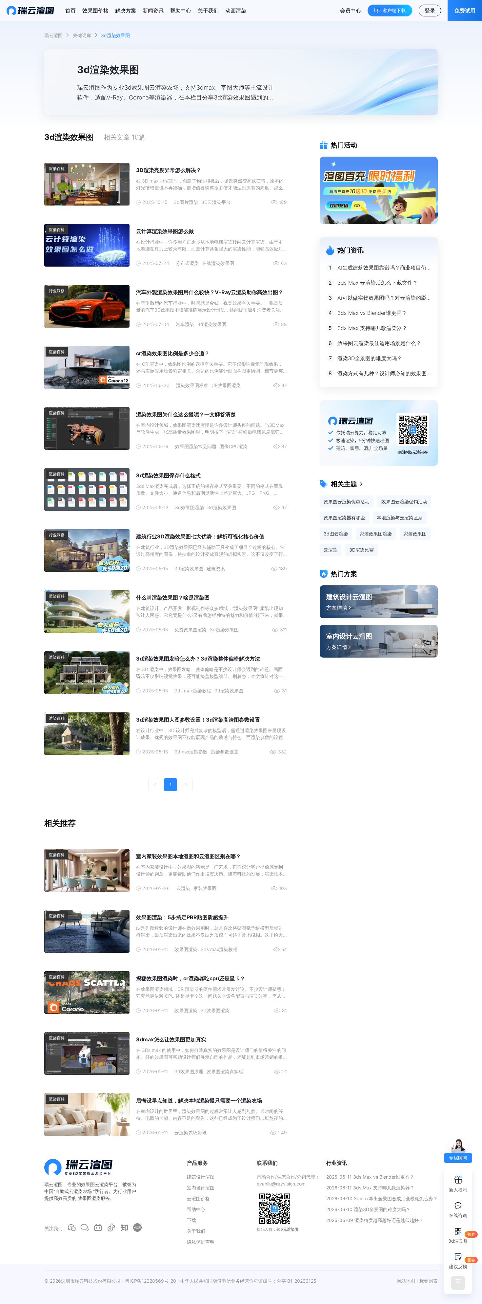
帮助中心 (180, 10)
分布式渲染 (187, 263)
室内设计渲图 (200, 1187)
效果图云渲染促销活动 (404, 501)
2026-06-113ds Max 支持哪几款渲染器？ (370, 1187)
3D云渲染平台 (216, 202)
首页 (70, 10)
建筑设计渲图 (200, 1177)
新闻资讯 (153, 10)
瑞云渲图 (53, 35)
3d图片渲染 (186, 202)
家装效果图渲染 (376, 533)
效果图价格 (95, 10)
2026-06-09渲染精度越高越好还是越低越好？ (374, 1220)
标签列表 (428, 1281)
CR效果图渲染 (226, 385)
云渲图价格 (198, 1198)
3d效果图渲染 (189, 507)
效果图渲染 (185, 949)
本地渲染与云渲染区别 (400, 517)
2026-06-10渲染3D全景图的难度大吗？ (368, 1209)
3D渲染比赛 (361, 550)
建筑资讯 (216, 568)
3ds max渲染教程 (192, 690)
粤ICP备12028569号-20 (150, 1281)
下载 (191, 1220)
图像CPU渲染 (234, 446)
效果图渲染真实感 (225, 1071)
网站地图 (406, 1281)
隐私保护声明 (200, 1242)
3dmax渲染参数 (191, 751)
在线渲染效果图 (218, 263)
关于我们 (208, 10)
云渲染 (183, 888)
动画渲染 (235, 10)
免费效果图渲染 (190, 629)
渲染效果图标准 (192, 385)
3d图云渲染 (336, 533)
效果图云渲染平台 (99, 1184)
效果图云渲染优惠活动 (347, 501)
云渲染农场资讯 (190, 1132)
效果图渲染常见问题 (195, 446)
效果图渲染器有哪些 (344, 517)
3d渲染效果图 (211, 324)
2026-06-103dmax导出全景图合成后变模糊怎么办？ (382, 1198)
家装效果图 (204, 888)
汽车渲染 (185, 324)
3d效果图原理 (188, 1071)
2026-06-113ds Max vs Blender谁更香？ (370, 1177)
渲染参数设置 (224, 751)
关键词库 (82, 35)
